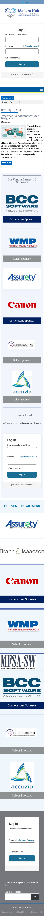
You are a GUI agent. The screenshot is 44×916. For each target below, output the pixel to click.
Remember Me (13, 58)
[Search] (35, 897)
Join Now (15, 74)
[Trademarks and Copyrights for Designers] (13, 126)
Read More (6, 163)
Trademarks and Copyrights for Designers (20, 117)
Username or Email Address (16, 35)
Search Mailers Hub (13, 892)
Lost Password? (26, 74)
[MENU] (41, 89)
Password (9, 46)
